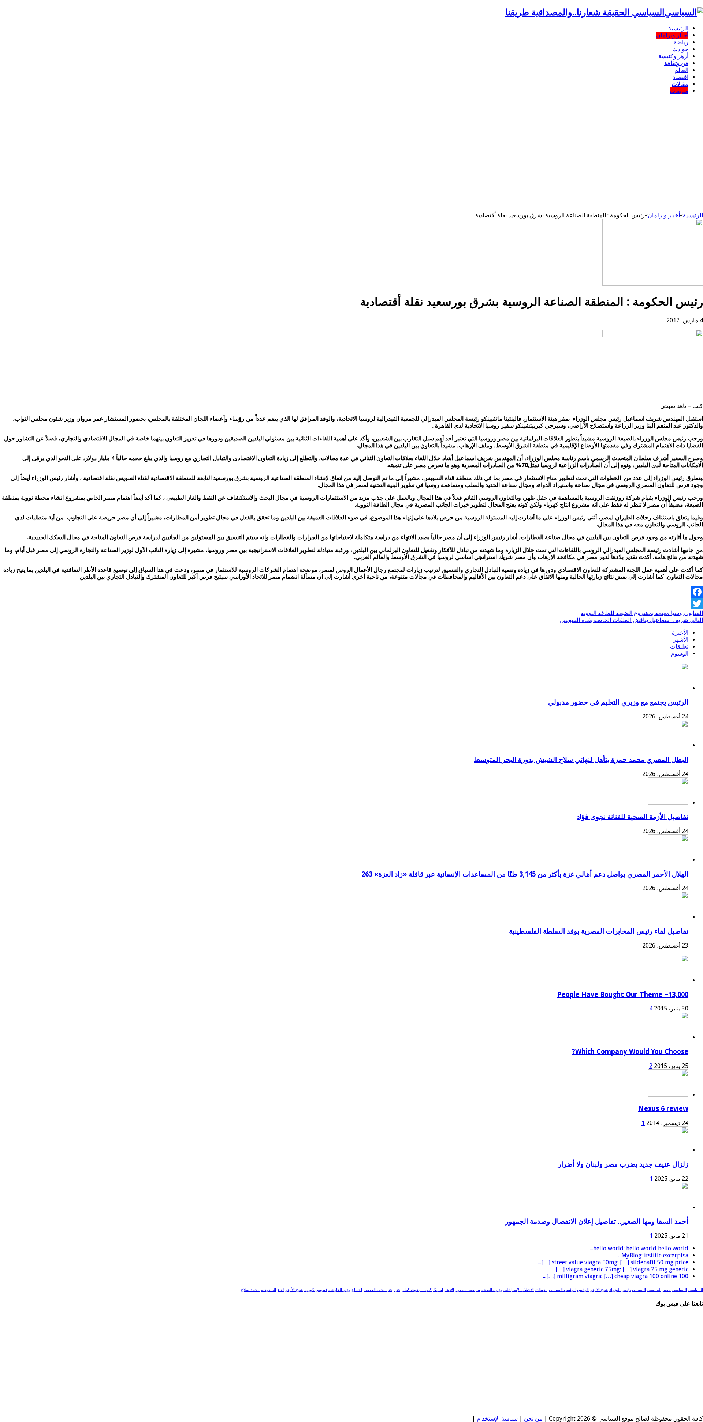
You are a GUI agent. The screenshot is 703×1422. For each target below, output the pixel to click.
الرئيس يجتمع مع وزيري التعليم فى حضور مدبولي (618, 702)
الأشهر (680, 639)
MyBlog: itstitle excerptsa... (653, 1255)
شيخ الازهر (599, 1289)
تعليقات (679, 646)
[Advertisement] (351, 151)
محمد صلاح (250, 1289)
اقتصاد (680, 77)
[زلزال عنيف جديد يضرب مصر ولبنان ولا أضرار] (675, 1150)
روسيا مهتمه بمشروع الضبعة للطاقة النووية (642, 612)
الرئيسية (678, 28)
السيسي (654, 1289)
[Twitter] (351, 603)
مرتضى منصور (467, 1289)
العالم (681, 70)
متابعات (679, 90)
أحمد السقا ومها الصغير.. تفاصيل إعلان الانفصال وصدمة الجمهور (596, 1221)
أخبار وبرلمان (672, 35)
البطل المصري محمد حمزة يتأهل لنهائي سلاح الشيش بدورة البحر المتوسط (581, 759)
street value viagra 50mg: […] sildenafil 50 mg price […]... (613, 1262)
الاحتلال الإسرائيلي (518, 1289)
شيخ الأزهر (294, 1289)
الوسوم (679, 653)
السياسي (695, 1289)
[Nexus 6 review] (668, 1094)
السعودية (268, 1289)
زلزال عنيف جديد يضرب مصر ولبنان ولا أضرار (623, 1164)
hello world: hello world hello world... (639, 1248)
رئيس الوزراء (620, 1289)
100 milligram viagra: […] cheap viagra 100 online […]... (615, 1276)
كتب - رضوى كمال (417, 1289)
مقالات (680, 83)
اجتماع (357, 1289)
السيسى (639, 1289)
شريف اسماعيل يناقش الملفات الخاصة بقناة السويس (631, 619)
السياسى (679, 1289)
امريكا (438, 1289)
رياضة (681, 42)
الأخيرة (680, 632)
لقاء (281, 1289)
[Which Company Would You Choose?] (668, 1037)
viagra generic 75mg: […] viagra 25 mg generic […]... (620, 1269)
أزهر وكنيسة (673, 56)
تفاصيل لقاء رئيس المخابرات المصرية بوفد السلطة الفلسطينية (598, 931)
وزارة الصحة (491, 1289)
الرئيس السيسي (562, 1289)
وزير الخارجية (339, 1289)
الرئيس (583, 1289)
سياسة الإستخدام (497, 1418)
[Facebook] (351, 592)
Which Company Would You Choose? (630, 1051)
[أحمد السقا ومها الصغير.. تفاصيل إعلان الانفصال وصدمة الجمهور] (668, 1207)
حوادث (680, 49)
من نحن (533, 1418)
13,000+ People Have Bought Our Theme (622, 994)
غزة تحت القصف (378, 1289)
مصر (667, 1289)
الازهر (449, 1289)
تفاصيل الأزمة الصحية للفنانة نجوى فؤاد (632, 817)
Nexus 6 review (663, 1109)
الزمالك (541, 1289)
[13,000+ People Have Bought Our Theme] (668, 980)
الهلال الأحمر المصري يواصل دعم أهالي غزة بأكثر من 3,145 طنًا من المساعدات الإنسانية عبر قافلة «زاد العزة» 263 (524, 874)
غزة (397, 1289)
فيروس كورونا (315, 1289)
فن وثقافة (676, 63)
